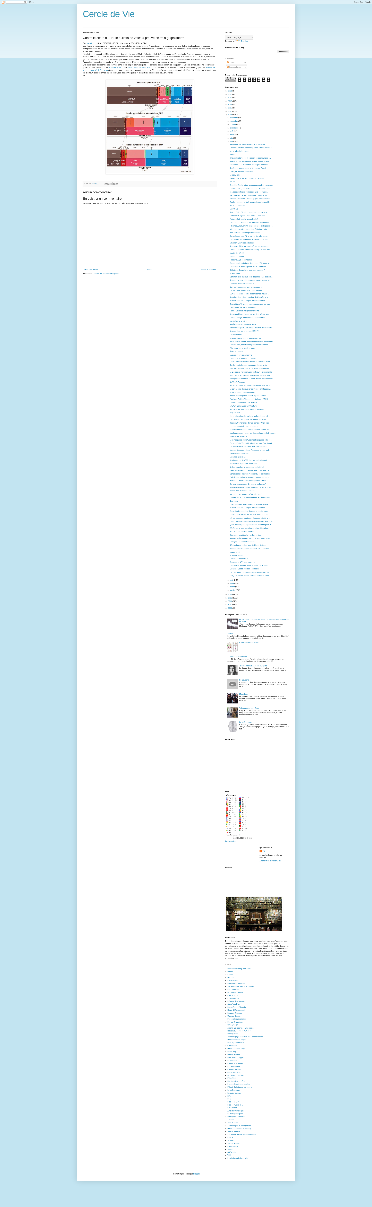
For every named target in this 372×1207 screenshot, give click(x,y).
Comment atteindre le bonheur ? (242, 284)
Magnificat (243, 694)
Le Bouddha (244, 680)
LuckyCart (234, 209)
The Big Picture (233, 1143)
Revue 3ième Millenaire (236, 1007)
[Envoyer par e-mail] (105, 183)
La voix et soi (235, 552)
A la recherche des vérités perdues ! (241, 1135)
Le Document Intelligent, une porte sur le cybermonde (251, 372)
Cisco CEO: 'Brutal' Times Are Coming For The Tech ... (251, 250)
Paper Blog (231, 1052)
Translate (244, 41)
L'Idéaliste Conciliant (238, 457)
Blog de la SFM (233, 1102)
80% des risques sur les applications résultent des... (250, 368)
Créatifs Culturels (234, 1069)
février (232, 587)
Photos (230, 1137)
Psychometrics (233, 998)
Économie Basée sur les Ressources (244, 569)
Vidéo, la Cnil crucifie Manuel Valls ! (244, 219)
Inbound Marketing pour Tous (239, 969)
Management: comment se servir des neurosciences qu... (252, 379)
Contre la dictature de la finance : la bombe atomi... (250, 511)
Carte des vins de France (249, 643)
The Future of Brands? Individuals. (243, 358)
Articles (232, 63)
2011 (230, 601)
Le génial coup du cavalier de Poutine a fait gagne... (250, 389)
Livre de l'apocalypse (235, 1058)
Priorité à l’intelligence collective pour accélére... (249, 396)
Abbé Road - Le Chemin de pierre (243, 324)
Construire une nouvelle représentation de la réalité (250, 474)
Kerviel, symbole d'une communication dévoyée (248, 365)
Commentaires (235, 67)
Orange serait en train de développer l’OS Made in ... (250, 263)
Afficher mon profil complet (270, 861)
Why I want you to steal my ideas (242, 348)
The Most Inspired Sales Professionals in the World (250, 362)
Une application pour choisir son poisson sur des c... (250, 158)
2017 (230, 105)
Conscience (232, 1046)
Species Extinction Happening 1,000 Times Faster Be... (251, 148)
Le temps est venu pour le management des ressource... (252, 521)
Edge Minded (232, 1078)
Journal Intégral (233, 1131)
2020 (230, 94)
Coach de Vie (232, 995)
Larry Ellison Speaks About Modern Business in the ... (251, 498)
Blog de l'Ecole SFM (235, 1105)
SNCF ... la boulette (237, 206)
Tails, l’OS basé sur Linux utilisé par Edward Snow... (250, 576)
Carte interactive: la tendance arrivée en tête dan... (249, 240)
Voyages (230, 1140)
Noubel (230, 972)
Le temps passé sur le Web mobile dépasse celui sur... (251, 440)
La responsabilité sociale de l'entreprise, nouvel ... (249, 294)
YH (263, 851)
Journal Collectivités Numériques (240, 1028)
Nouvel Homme (233, 1055)
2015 (230, 111)
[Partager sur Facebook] (113, 183)
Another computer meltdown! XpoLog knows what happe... (253, 433)
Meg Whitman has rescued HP (242, 532)
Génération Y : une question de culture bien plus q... (250, 528)
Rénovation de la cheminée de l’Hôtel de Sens (248, 545)
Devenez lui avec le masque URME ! (244, 331)
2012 (230, 598)
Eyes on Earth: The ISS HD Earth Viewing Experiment (251, 443)
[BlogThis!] (108, 183)
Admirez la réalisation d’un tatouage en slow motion (250, 538)
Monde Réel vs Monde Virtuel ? (242, 491)
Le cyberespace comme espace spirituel (245, 338)
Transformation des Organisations (240, 986)
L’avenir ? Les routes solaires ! (242, 243)
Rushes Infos (232, 1146)
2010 (230, 605)
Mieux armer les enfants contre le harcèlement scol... (250, 375)
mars (232, 583)
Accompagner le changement (239, 1126)
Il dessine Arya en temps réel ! (241, 260)
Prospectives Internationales (238, 1084)
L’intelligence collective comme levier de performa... (250, 477)
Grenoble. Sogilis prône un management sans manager (251, 185)
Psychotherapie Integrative (237, 1158)
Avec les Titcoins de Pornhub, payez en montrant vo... (251, 199)
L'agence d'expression (236, 1063)
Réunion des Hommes (236, 1001)
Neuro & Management (236, 1010)
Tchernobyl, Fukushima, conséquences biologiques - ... (251, 226)
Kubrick (230, 975)
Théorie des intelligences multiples (253, 666)
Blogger (196, 1174)
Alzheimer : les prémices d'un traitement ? (246, 494)
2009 (230, 608)
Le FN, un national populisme (241, 172)
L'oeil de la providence (238, 657)
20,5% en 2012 (114, 67)
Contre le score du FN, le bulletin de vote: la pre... (249, 236)
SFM (229, 1099)
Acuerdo (230, 1120)
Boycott (232, 155)
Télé (229, 1155)
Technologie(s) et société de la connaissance (245, 1037)
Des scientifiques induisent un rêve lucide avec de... (250, 470)
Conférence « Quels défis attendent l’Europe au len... (250, 189)
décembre (234, 118)
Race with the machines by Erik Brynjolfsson (247, 409)
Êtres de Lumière (236, 351)
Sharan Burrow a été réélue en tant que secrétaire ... (250, 161)
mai (231, 141)
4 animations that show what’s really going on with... (250, 416)
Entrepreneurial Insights (239, 453)
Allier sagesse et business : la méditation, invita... (249, 229)
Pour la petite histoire (235, 1043)
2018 (230, 101)
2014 (230, 115)
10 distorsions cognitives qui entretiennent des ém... (250, 572)
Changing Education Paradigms (242, 542)
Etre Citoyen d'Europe (238, 436)
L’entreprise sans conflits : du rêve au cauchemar (249, 515)
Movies (232, 182)
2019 (230, 98)
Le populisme (235, 175)
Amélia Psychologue (235, 1111)
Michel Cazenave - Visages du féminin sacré (247, 301)
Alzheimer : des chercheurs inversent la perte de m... (250, 385)
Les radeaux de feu (235, 992)
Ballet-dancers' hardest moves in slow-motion (247, 144)
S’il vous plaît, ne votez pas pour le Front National (249, 345)
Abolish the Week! (237, 253)
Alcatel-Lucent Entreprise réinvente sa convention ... (250, 549)
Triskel (230, 634)
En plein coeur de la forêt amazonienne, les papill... (250, 202)
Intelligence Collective (236, 984)
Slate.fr (89, 43)
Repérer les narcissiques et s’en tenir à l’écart (248, 168)
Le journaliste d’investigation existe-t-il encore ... (249, 267)
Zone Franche (232, 1123)
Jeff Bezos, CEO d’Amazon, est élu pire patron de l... (250, 165)
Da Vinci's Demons (237, 257)
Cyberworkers (232, 1025)
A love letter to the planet (239, 151)
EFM (229, 1096)
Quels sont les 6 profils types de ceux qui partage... (250, 504)
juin (231, 138)
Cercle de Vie (109, 14)
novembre (234, 121)
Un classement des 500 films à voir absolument (248, 460)
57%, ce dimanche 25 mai (139, 67)
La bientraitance (233, 1066)
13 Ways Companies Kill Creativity (243, 402)
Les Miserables (236, 335)
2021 (230, 91)
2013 (230, 594)
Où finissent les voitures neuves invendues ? (247, 270)
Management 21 (233, 980)
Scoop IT (230, 1149)
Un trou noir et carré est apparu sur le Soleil (247, 467)
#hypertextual (235, 413)
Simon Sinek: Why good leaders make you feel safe (250, 304)
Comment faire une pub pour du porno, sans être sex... (251, 277)
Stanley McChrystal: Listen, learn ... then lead (247, 216)
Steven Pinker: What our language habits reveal (248, 212)
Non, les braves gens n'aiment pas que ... (246, 287)
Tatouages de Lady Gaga (249, 708)
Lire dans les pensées (236, 1081)
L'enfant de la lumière (238, 321)
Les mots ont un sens (235, 1075)
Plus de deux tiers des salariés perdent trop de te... (249, 481)
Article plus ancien (208, 270)
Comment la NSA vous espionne (242, 562)
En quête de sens (234, 1093)
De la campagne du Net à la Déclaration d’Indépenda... (251, 328)
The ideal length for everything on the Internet (247, 318)
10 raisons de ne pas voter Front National (246, 290)
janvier (233, 590)
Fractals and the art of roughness (242, 307)
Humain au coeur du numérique (240, 1031)
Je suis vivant (235, 273)
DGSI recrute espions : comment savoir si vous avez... (251, 430)
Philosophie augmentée (236, 1019)
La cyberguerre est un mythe (241, 355)
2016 (230, 108)
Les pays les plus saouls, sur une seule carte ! (248, 419)
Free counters (230, 841)
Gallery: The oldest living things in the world (247, 178)
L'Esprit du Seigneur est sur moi (239, 1087)
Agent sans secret (234, 1072)
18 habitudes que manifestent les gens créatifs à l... (250, 518)
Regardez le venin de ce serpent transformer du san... (251, 280)
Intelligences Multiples (236, 1117)
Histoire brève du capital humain (242, 392)
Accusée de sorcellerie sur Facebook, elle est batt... (250, 450)
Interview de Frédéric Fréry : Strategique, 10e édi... (249, 566)
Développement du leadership (239, 1129)
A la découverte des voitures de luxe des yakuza (249, 192)
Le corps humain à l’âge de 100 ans (244, 426)
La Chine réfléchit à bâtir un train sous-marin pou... (249, 447)
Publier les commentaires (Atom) (106, 274)
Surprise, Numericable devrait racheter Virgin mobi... (250, 423)
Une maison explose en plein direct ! (244, 464)
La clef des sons (245, 722)
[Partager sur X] (111, 183)
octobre (233, 124)
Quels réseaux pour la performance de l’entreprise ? (250, 525)
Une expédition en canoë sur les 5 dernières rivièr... (250, 314)
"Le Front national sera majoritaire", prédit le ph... (249, 195)
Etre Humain (232, 1108)
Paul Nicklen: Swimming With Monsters (245, 233)
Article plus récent (91, 270)
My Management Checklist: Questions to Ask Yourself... (251, 487)
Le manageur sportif (235, 1114)
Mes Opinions (232, 1034)
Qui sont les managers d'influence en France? (248, 484)
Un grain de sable (234, 1016)
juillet (232, 135)
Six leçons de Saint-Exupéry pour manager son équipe (251, 341)
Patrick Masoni (233, 989)
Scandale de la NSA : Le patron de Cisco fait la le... (250, 297)
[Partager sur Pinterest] (116, 183)
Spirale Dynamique (235, 1022)
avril (232, 580)
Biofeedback (232, 1060)
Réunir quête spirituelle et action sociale (245, 535)
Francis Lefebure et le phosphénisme (244, 311)
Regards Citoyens (234, 1013)
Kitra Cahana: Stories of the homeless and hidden (249, 223)
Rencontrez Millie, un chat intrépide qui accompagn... (250, 246)
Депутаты (234, 501)
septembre (234, 128)
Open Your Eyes (233, 1004)
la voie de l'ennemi (237, 555)
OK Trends (231, 1152)
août (232, 131)
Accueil (149, 270)
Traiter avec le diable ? (239, 559)
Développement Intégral (236, 1040)
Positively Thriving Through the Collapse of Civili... (249, 399)
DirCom (230, 978)
